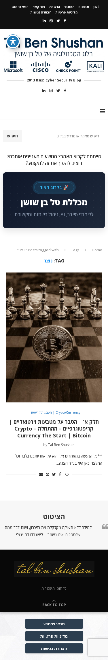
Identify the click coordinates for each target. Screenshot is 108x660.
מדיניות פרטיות (66, 12)
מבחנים (83, 7)
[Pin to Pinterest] (47, 474)
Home (97, 249)
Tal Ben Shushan (61, 444)
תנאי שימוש (20, 7)
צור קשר (39, 7)
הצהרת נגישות (40, 12)
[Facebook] (65, 20)
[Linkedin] (44, 20)
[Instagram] (51, 20)
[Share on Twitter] (54, 474)
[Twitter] (58, 20)
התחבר (69, 7)
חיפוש (12, 136)
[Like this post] (67, 474)
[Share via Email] (41, 474)
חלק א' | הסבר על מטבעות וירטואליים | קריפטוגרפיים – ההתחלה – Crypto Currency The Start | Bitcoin (54, 428)
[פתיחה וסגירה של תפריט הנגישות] (13, 41)
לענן (96, 7)
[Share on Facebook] (60, 474)
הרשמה (54, 7)
